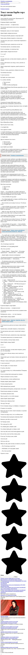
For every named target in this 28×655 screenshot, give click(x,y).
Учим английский (5, 4)
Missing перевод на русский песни (9, 638)
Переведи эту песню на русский (8, 595)
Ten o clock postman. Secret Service (9, 588)
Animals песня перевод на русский (9, 631)
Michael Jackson (4, 616)
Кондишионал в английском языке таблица (11, 579)
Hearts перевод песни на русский (9, 622)
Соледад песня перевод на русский (9, 642)
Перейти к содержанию (6, 1)
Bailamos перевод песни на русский (9, 647)
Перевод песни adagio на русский (9, 628)
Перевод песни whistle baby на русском (10, 578)
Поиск (2, 575)
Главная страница (5, 8)
